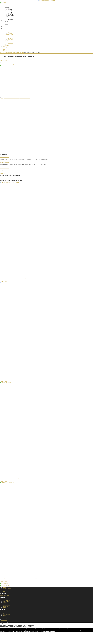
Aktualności (5, 52)
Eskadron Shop (6, 601)
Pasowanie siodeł (6, 606)
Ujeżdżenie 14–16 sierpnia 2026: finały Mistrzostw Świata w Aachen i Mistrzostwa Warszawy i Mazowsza (19, 478)
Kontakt (4, 589)
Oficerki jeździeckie (6, 605)
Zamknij (44, 631)
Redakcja (2, 60)
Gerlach (4, 607)
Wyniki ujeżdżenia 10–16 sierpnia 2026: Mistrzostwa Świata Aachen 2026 (12, 378)
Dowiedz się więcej (50, 631)
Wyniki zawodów (20, 52)
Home (1, 52)
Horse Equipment (6, 612)
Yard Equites (5, 616)
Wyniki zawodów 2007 (4, 162)
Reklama (4, 587)
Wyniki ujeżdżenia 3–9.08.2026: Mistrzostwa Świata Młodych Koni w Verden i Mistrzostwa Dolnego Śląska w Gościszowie (21, 578)
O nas (4, 591)
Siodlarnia (5, 613)
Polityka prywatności (7, 588)
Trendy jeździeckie (6, 600)
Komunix (4, 603)
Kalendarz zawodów (12, 52)
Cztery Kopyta (5, 618)
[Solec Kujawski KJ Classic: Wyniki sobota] (23, 96)
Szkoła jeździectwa (6, 614)
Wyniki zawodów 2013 (4, 157)
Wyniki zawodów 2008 (4, 168)
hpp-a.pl (4, 602)
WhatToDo (5, 615)
